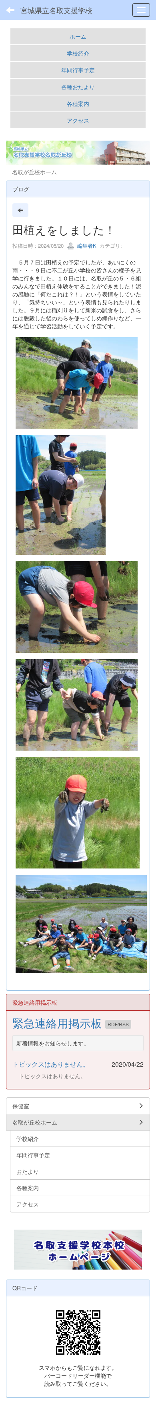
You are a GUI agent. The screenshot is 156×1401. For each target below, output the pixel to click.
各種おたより (78, 87)
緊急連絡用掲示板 (58, 1023)
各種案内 (78, 103)
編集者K (86, 245)
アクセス (78, 120)
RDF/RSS (118, 1024)
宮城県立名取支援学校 (56, 10)
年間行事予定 (78, 70)
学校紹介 (78, 53)
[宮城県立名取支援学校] (78, 1250)
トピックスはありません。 (50, 1064)
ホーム (78, 36)
